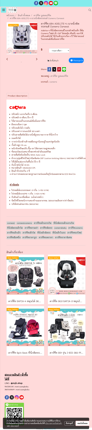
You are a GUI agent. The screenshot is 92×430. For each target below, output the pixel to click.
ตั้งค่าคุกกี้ (69, 423)
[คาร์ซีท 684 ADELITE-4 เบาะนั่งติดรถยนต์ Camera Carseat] (22, 38)
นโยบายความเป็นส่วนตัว (53, 423)
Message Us (78, 60)
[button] (89, 10)
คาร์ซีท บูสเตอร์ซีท (59, 76)
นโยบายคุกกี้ (14, 426)
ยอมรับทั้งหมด (83, 423)
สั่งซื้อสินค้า (54, 61)
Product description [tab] (17, 95)
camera (53, 81)
